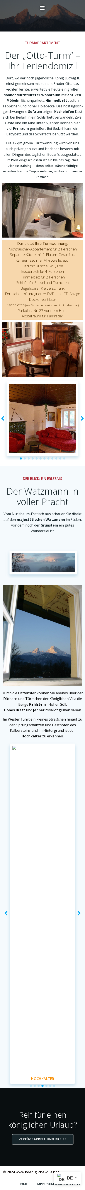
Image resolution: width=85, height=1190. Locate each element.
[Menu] (42, 8)
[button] (21, 716)
